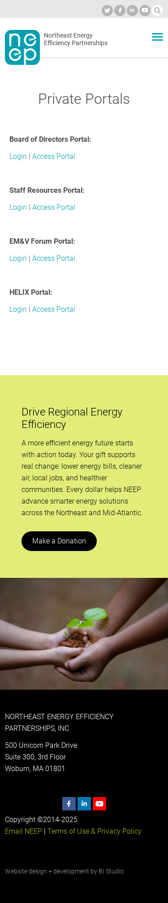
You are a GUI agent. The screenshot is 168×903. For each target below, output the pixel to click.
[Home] (22, 47)
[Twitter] (107, 10)
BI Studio (111, 871)
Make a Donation (59, 541)
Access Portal (53, 156)
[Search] (157, 10)
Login (18, 156)
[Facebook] (119, 10)
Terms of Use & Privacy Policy (94, 831)
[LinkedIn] (132, 10)
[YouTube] (145, 10)
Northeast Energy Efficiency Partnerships (76, 39)
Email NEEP (23, 831)
